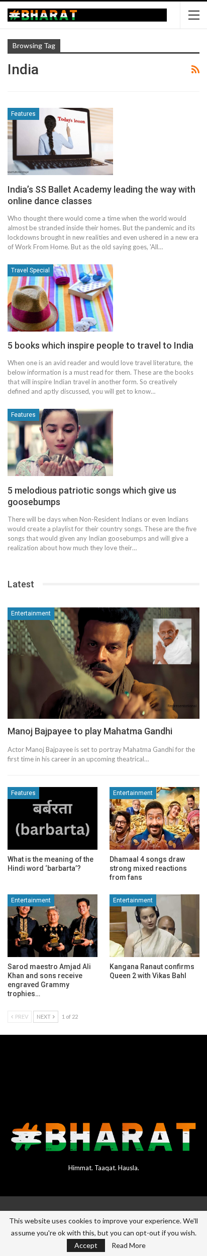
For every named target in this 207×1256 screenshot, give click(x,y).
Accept (85, 1245)
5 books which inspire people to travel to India (100, 345)
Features (23, 113)
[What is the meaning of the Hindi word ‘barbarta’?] (52, 818)
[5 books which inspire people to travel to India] (60, 298)
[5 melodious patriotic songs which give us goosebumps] (60, 442)
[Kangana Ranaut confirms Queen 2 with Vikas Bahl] (154, 925)
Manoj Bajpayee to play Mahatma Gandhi (90, 731)
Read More (129, 1245)
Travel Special (30, 270)
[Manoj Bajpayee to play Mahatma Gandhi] (103, 663)
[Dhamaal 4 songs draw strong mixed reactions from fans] (154, 818)
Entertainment (31, 613)
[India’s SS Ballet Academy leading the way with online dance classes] (60, 141)
